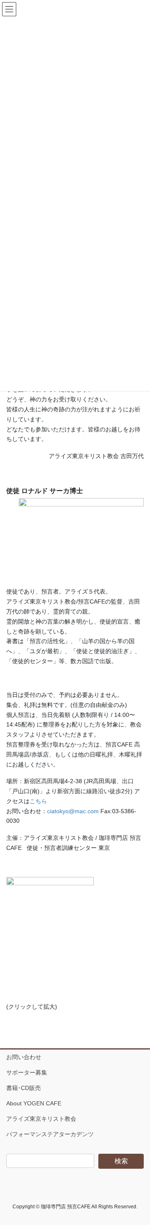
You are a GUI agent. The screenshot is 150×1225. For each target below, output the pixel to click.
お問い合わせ (23, 1057)
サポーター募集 (26, 1072)
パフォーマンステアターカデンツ (50, 1134)
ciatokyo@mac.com (73, 811)
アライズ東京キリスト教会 (41, 1118)
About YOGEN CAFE (33, 1103)
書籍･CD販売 (23, 1088)
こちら (38, 801)
